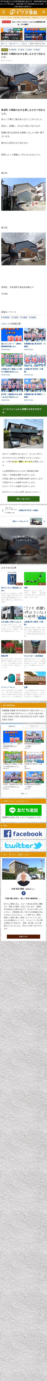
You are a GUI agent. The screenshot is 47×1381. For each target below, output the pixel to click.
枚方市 (7, 713)
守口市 (18, 710)
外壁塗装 (13, 49)
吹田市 (35, 716)
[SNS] (23, 834)
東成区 (38, 49)
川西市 (16, 716)
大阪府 (22, 49)
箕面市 (10, 719)
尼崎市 (10, 716)
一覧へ (22, 793)
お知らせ (4, 49)
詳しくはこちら (23, 499)
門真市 (5, 716)
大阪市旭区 (38, 713)
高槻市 (13, 713)
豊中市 (19, 713)
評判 (37, 710)
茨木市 (31, 713)
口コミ (25, 713)
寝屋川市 (25, 710)
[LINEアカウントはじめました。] (23, 810)
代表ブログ (23, 936)
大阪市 (30, 49)
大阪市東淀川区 (26, 716)
